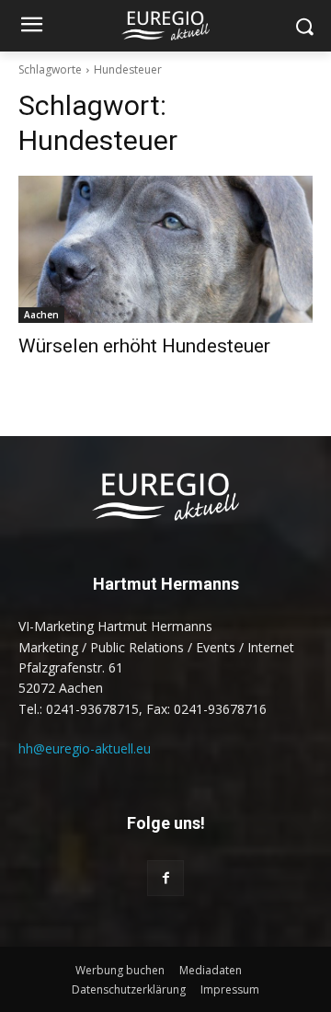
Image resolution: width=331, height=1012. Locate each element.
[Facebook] (165, 878)
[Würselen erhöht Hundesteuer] (165, 249)
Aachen (41, 314)
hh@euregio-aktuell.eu (84, 748)
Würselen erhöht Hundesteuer (144, 346)
